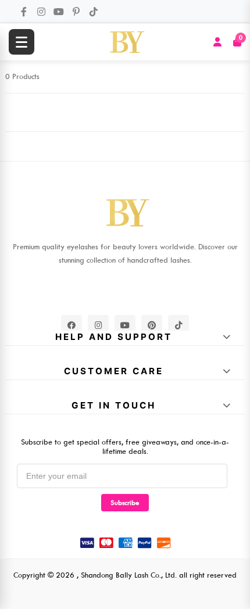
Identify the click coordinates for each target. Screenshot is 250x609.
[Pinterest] (76, 11)
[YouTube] (58, 11)
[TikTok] (93, 11)
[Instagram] (41, 11)
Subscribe (125, 503)
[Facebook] (23, 11)
